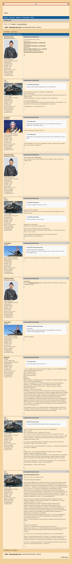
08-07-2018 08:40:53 (34, 357)
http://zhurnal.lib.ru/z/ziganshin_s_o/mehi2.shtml (34, 45)
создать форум (64, 557)
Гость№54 (7, 117)
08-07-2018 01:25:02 (34, 80)
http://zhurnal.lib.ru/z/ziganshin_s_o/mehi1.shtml (34, 42)
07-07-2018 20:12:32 (34, 36)
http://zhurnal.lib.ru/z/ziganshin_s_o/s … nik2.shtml (35, 48)
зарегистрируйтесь (22, 24)
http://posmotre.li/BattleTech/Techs (31, 474)
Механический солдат (15, 27)
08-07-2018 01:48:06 (34, 322)
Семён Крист (7, 243)
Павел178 (6, 357)
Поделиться (26, 36)
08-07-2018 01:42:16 (34, 243)
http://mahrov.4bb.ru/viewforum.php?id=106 (33, 52)
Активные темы (7, 20)
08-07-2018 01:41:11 (34, 198)
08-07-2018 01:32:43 (34, 117)
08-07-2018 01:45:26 (34, 278)
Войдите (14, 24)
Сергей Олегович (9, 37)
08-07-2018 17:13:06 (34, 471)
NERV (6, 27)
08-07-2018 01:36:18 (34, 154)
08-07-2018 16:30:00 (34, 417)
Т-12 (5, 80)
